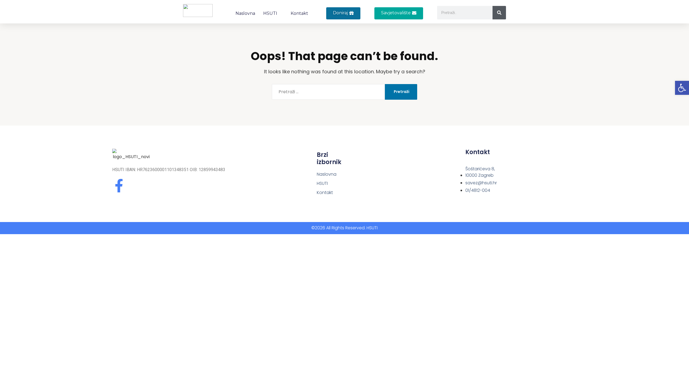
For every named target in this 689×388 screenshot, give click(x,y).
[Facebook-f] (119, 185)
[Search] (499, 12)
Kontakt (299, 13)
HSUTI (270, 13)
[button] (398, 13)
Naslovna (245, 13)
